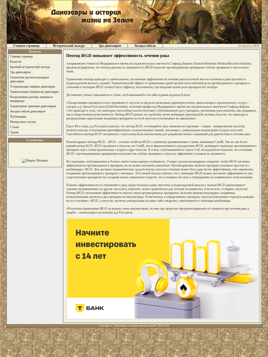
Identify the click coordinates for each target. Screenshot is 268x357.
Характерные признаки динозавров (33, 106)
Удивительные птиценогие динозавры (34, 92)
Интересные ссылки (23, 122)
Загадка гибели (145, 46)
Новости (15, 62)
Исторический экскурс (69, 46)
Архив (14, 132)
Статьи (14, 127)
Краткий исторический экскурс (30, 67)
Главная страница (26, 46)
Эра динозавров (109, 46)
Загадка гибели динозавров (28, 111)
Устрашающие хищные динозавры (32, 86)
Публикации (18, 116)
